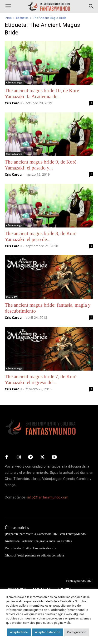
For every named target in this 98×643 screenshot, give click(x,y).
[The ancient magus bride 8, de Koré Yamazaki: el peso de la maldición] (49, 205)
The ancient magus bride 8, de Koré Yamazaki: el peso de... (40, 236)
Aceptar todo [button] (19, 632)
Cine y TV (11, 297)
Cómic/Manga (14, 82)
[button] (8, 6)
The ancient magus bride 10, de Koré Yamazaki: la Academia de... (42, 93)
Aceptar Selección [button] (47, 632)
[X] (42, 457)
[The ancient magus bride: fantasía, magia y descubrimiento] (49, 277)
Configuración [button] (76, 632)
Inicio (8, 18)
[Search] (91, 6)
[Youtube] (54, 457)
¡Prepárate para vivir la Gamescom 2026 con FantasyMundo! (46, 534)
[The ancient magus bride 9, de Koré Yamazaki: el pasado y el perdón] (49, 134)
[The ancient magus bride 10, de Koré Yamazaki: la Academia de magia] (49, 63)
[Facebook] (6, 457)
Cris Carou (13, 103)
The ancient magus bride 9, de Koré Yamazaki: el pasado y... (40, 165)
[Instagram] (18, 457)
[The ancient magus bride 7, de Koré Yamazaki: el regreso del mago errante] (49, 349)
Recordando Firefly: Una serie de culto (31, 548)
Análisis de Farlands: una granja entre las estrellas (38, 541)
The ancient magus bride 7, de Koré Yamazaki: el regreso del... (40, 379)
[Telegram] (30, 457)
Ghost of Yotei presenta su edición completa (34, 555)
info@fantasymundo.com (47, 497)
